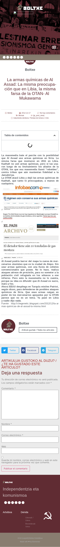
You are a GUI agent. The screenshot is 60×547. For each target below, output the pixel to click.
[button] (54, 47)
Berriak (21, 115)
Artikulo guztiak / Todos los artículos (38, 330)
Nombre (6, 424)
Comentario (8, 388)
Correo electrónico (12, 435)
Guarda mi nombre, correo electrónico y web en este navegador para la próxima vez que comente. (29, 461)
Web (3, 446)
